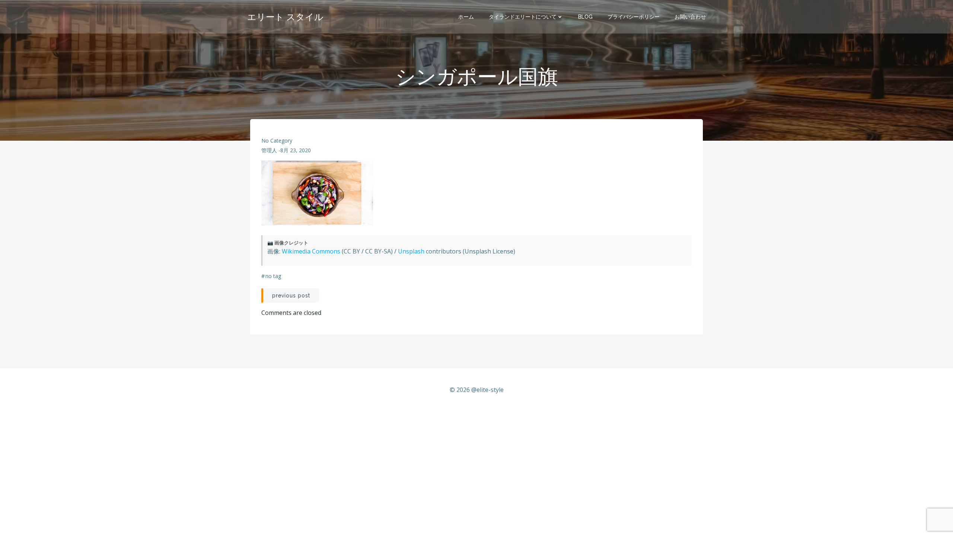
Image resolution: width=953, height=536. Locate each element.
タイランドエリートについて (523, 17)
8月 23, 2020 (295, 150)
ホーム (466, 17)
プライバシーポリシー (634, 17)
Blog (585, 17)
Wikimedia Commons (311, 251)
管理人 (269, 150)
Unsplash (411, 251)
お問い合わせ (690, 17)
